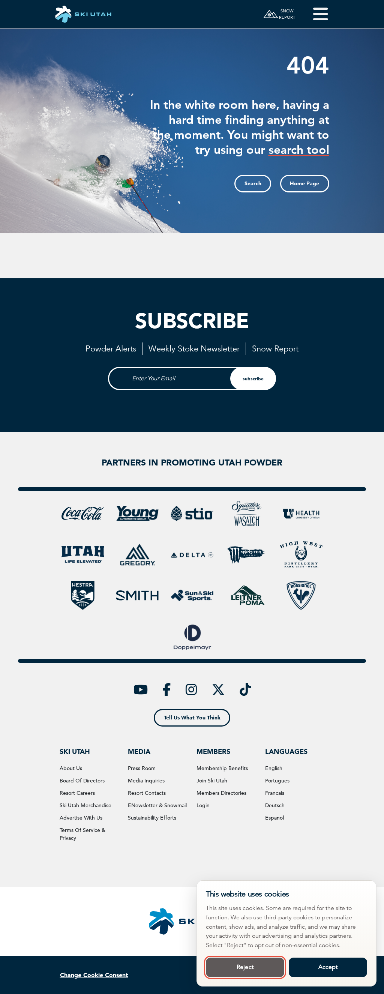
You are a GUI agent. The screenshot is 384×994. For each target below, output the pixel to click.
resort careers (77, 793)
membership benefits (222, 768)
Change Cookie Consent (94, 975)
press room (142, 768)
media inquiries (146, 780)
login (203, 805)
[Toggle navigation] (315, 14)
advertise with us (81, 817)
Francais (274, 793)
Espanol (274, 817)
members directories (221, 793)
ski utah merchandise (85, 805)
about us (71, 768)
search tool (298, 149)
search (252, 183)
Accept (328, 967)
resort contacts (147, 793)
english (273, 768)
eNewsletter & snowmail (157, 805)
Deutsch (275, 805)
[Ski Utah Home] (83, 14)
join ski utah (211, 780)
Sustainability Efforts (152, 817)
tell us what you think (192, 717)
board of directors (82, 780)
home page (304, 183)
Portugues (277, 780)
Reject (245, 967)
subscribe (253, 378)
